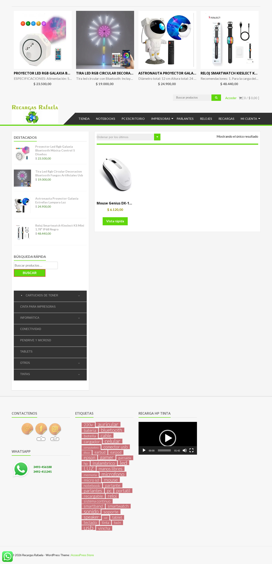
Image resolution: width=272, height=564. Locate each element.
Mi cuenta (249, 118)
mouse (111, 479)
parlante (112, 485)
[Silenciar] (185, 450)
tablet (117, 517)
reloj (112, 496)
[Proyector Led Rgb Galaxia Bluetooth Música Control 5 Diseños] (43, 40)
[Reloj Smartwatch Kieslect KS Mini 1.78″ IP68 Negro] (230, 40)
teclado (90, 522)
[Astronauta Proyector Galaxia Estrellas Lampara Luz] (167, 40)
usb (88, 527)
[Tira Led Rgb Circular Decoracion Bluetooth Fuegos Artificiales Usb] (105, 40)
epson (89, 457)
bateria (90, 430)
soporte (110, 511)
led (123, 462)
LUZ (89, 468)
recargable (93, 496)
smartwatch (118, 506)
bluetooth (111, 430)
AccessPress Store (82, 555)
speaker (91, 517)
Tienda (84, 118)
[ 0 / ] (250, 98)
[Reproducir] (144, 450)
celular (112, 441)
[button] (167, 438)
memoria (90, 475)
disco (87, 452)
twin (117, 522)
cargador (92, 441)
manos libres (110, 468)
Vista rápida (115, 221)
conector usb (115, 446)
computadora (91, 447)
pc (109, 490)
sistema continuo (97, 501)
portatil (123, 490)
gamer (106, 457)
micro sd (91, 480)
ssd (105, 517)
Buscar (30, 273)
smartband (93, 506)
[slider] (164, 450)
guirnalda (124, 458)
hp (86, 463)
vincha (104, 528)
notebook (92, 485)
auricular (108, 424)
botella (90, 436)
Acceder (231, 98)
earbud (100, 452)
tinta (105, 522)
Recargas (226, 118)
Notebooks (105, 118)
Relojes (206, 118)
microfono (113, 474)
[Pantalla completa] (191, 450)
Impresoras (160, 118)
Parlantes (185, 118)
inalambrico (104, 463)
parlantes (93, 490)
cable (106, 435)
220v (88, 425)
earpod (115, 452)
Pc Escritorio (133, 118)
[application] (168, 438)
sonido (91, 511)
